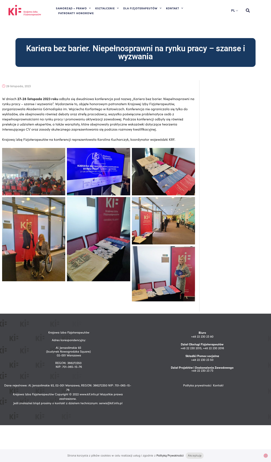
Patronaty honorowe (76, 13)
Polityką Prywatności (170, 455)
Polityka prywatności (197, 385)
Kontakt (218, 385)
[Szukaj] (247, 10)
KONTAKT (172, 8)
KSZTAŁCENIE (105, 8)
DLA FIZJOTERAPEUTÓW (140, 8)
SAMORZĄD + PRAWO (71, 8)
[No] (266, 456)
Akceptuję (195, 455)
